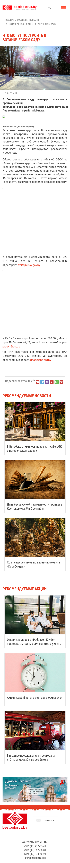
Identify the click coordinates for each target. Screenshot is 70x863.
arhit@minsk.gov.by (29, 265)
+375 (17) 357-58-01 (35, 850)
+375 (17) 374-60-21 (35, 854)
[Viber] (47, 382)
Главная (9, 19)
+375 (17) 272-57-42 (35, 846)
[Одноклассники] (52, 382)
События (22, 19)
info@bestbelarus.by (35, 857)
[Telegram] (42, 382)
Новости (34, 19)
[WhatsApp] (57, 382)
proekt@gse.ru (11, 346)
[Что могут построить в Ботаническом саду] (35, 48)
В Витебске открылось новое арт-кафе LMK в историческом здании (34, 448)
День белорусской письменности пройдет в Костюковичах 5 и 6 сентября (35, 506)
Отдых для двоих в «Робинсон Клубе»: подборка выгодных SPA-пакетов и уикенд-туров (34, 644)
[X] (61, 382)
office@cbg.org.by (40, 360)
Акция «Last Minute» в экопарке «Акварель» (34, 697)
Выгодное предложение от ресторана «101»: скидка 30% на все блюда (31, 757)
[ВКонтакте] (38, 382)
